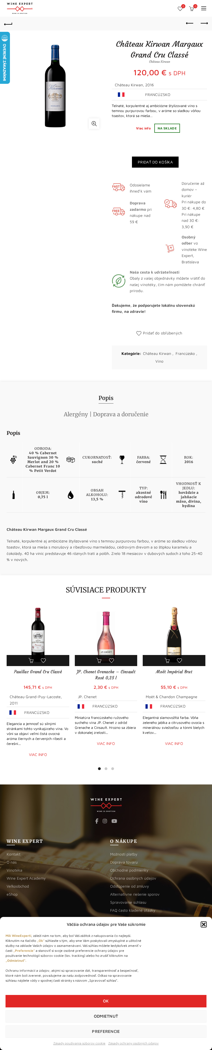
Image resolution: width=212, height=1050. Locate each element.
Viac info (144, 128)
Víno (159, 361)
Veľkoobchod (18, 886)
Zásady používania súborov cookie (79, 1043)
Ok (106, 1001)
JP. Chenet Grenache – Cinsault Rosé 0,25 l (106, 674)
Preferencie (106, 1031)
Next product (204, 23)
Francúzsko (185, 353)
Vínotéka (14, 870)
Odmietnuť (106, 1016)
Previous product (190, 23)
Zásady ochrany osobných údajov (133, 1043)
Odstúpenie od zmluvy (129, 886)
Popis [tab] (106, 397)
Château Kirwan (157, 353)
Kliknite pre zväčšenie (94, 123)
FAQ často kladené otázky (132, 910)
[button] (203, 924)
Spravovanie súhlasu (128, 902)
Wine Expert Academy (26, 878)
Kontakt (13, 854)
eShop (12, 894)
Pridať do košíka (155, 162)
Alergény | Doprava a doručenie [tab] (106, 414)
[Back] (8, 23)
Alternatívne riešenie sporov (135, 894)
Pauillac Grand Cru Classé (38, 671)
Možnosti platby (123, 854)
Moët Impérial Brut (174, 671)
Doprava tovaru (124, 862)
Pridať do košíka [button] (31, 660)
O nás (12, 862)
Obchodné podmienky (129, 870)
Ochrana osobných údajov (133, 878)
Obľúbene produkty (183, 6)
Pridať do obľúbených (162, 333)
